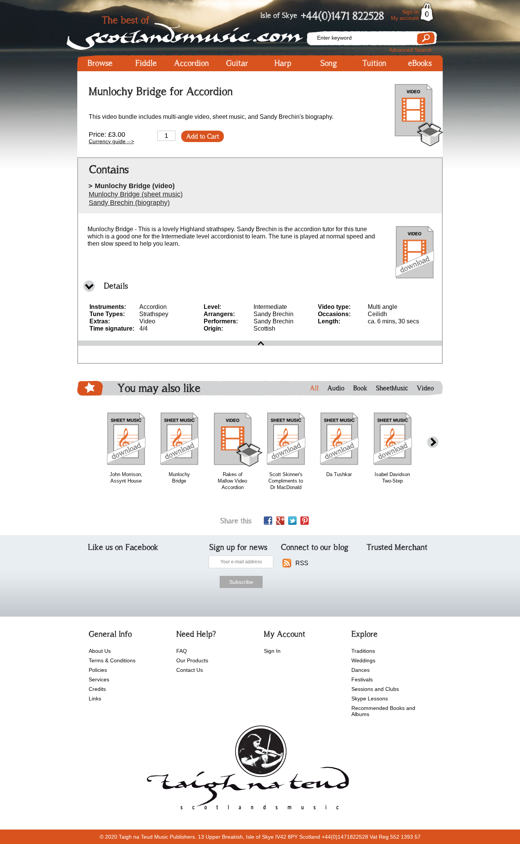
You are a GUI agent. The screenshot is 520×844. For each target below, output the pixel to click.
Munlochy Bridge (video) (135, 186)
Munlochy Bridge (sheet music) (136, 194)
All (314, 388)
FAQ (181, 651)
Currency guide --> (111, 141)
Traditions (363, 651)
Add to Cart (202, 136)
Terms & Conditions (112, 660)
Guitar (237, 63)
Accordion (191, 63)
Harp (282, 63)
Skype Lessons (369, 698)
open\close (260, 343)
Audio (336, 388)
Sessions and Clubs (375, 689)
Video (425, 388)
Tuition (374, 63)
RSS (301, 563)
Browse (100, 63)
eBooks (420, 63)
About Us (100, 651)
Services (99, 679)
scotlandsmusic (246, 770)
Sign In (410, 12)
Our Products (192, 660)
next (433, 442)
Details (116, 286)
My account (405, 18)
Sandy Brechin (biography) (129, 202)
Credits (97, 689)
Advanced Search (410, 50)
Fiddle (146, 63)
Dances (360, 670)
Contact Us (189, 670)
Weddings (363, 660)
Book (360, 388)
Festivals (362, 679)
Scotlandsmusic (191, 30)
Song (329, 63)
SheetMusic (392, 388)
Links (95, 698)
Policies (98, 670)
